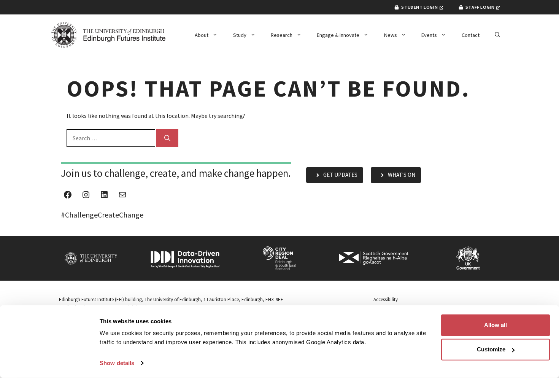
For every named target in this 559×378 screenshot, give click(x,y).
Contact (471, 35)
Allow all (495, 325)
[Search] (167, 138)
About (201, 35)
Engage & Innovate (338, 35)
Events (429, 35)
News (390, 35)
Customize (491, 349)
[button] (497, 35)
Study (239, 35)
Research (281, 35)
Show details (117, 363)
